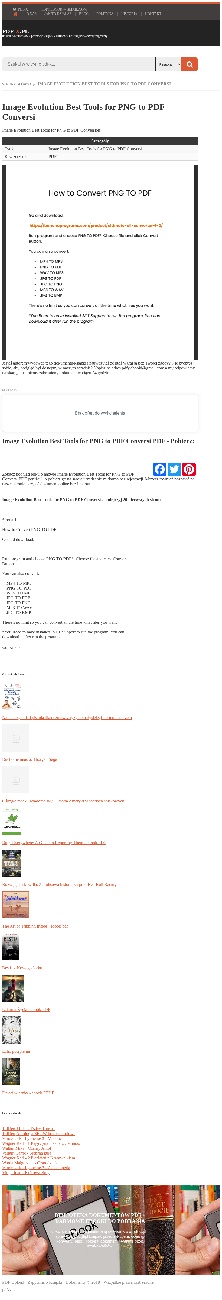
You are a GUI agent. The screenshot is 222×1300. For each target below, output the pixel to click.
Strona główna (17, 84)
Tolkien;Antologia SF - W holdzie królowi (38, 1133)
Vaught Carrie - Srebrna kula (26, 1153)
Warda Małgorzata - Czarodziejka (31, 1163)
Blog (84, 14)
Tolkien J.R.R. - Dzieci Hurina (28, 1128)
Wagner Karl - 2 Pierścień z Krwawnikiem (38, 1158)
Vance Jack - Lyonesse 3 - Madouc (32, 1138)
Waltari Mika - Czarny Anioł (26, 1148)
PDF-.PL (15, 31)
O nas (32, 14)
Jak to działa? (57, 14)
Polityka (104, 14)
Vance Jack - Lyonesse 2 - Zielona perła (36, 1167)
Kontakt (153, 14)
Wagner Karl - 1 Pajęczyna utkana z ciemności (42, 1143)
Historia (129, 14)
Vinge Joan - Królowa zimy (26, 1172)
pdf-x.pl (9, 1290)
